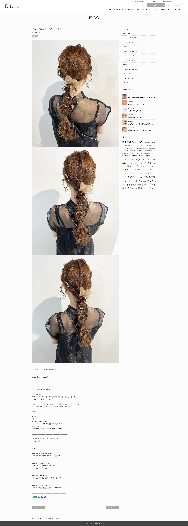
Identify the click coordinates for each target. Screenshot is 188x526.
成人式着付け (138, 185)
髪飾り (152, 188)
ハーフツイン (148, 169)
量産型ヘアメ (142, 188)
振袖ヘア (146, 185)
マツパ (139, 177)
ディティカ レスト (130, 60)
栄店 (125, 47)
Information (127, 33)
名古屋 (144, 177)
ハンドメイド (132, 169)
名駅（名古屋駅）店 (131, 51)
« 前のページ (38, 507)
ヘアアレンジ (144, 173)
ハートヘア (139, 169)
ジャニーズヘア (143, 166)
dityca (138, 159)
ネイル (125, 169)
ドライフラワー (151, 166)
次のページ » (112, 507)
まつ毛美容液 (146, 163)
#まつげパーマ (132, 142)
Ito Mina (127, 83)
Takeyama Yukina (130, 69)
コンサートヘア (132, 166)
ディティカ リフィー (131, 56)
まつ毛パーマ (137, 163)
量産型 (135, 188)
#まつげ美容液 (146, 142)
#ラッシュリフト (129, 159)
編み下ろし (129, 188)
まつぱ (131, 163)
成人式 (137, 181)
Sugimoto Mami (129, 78)
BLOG (35, 36)
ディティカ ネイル (130, 37)
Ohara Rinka (128, 74)
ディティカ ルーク (130, 42)
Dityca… (34, 518)
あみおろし (147, 159)
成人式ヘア (145, 181)
